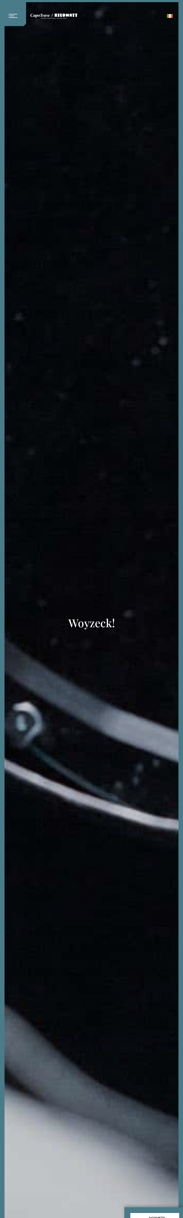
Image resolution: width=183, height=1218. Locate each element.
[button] (15, 13)
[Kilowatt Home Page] (54, 17)
